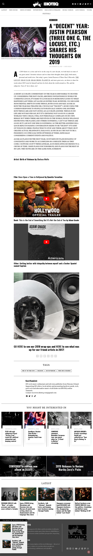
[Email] (90, 4)
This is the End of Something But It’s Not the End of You (42, 220)
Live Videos (80, 10)
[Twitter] (75, 4)
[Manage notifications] (88, 552)
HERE (58, 346)
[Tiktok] (83, 4)
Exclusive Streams (52, 10)
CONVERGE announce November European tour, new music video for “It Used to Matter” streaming (58, 437)
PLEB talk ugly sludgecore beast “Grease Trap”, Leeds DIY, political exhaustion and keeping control (11, 436)
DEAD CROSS (36, 80)
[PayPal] (88, 4)
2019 (66, 74)
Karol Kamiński (31, 380)
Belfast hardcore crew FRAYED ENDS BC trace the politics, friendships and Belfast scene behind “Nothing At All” (83, 507)
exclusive (40, 370)
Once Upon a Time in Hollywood (31, 177)
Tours (89, 10)
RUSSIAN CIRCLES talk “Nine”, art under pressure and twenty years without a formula (9, 506)
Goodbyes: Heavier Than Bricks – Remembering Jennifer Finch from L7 (35, 435)
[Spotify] (85, 4)
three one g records (64, 370)
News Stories (25, 10)
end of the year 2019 (28, 370)
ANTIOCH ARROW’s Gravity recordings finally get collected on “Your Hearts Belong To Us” (80, 436)
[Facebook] (73, 4)
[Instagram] (78, 4)
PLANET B (46, 80)
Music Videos (67, 10)
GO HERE (18, 346)
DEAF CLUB (25, 80)
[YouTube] (80, 4)
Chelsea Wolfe (43, 159)
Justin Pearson (50, 370)
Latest (4, 10)
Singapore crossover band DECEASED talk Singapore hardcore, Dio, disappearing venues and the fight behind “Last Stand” (64, 508)
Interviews (38, 10)
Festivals (46, 14)
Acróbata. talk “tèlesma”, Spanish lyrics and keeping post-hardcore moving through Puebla (18, 545)
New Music (13, 10)
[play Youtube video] (46, 198)
